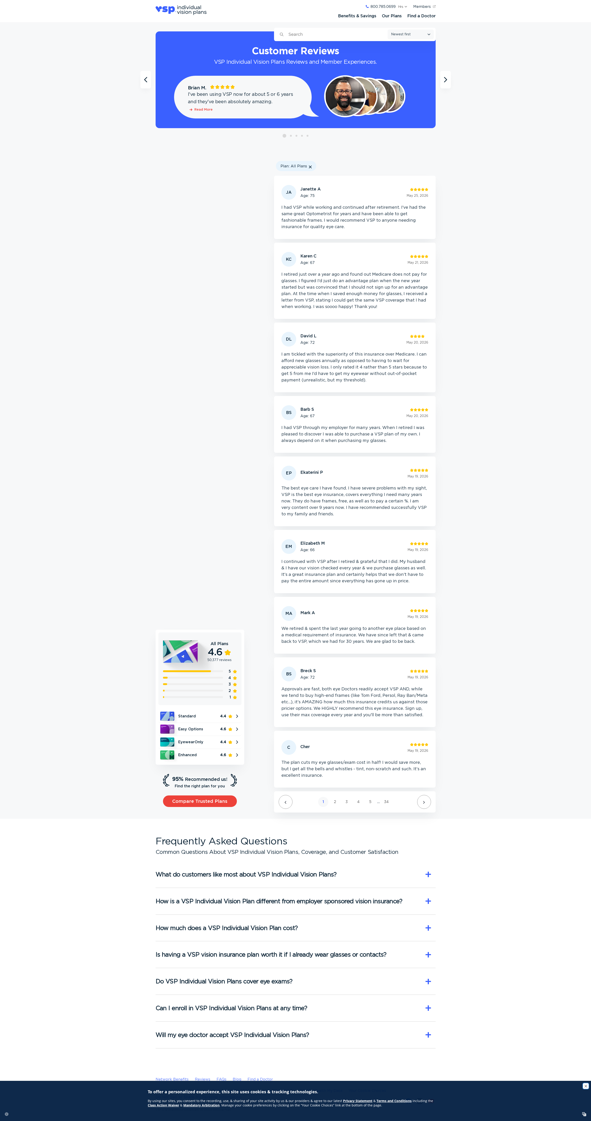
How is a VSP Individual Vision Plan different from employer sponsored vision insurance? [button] (279, 901)
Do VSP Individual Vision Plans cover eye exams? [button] (224, 981)
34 (386, 801)
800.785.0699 (383, 6)
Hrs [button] (400, 7)
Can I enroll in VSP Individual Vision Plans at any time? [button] (231, 1008)
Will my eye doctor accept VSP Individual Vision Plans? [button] (232, 1034)
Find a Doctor (421, 15)
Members (422, 6)
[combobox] (411, 34)
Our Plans (392, 15)
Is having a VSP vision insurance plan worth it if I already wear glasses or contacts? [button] (271, 954)
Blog (237, 1079)
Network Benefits (172, 1079)
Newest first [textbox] (401, 34)
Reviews (202, 1079)
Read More (203, 110)
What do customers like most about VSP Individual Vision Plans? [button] (246, 874)
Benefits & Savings (357, 15)
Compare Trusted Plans (199, 801)
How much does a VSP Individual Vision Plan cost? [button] (227, 927)
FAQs (221, 1079)
